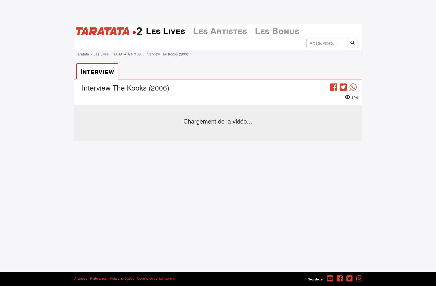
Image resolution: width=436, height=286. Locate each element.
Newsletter (315, 279)
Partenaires (98, 278)
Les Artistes (220, 30)
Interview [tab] (97, 71)
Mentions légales (122, 278)
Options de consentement (156, 278)
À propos (80, 278)
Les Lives (165, 30)
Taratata (82, 53)
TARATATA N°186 (127, 53)
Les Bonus (277, 30)
